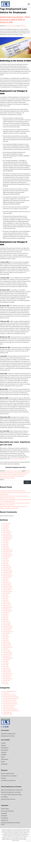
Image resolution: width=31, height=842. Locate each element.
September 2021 (7, 610)
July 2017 (5, 682)
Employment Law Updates (13, 471)
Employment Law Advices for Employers (11, 476)
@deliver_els (23, 25)
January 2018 (6, 671)
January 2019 (6, 650)
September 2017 (7, 678)
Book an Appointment (7, 773)
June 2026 (6, 527)
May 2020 (5, 638)
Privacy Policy (5, 808)
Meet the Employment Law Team (11, 792)
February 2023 (7, 582)
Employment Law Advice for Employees (14, 474)
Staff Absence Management (11, 710)
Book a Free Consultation (18, 458)
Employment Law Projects (10, 696)
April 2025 (6, 546)
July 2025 (5, 541)
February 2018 (7, 670)
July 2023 (5, 579)
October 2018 (7, 656)
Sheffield (3, 754)
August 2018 (6, 659)
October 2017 (6, 677)
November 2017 (7, 675)
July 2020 (5, 635)
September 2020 (8, 631)
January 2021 (6, 624)
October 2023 (7, 574)
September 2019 (7, 647)
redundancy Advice (8, 707)
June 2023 (6, 581)
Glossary (3, 778)
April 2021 (5, 619)
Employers (6, 693)
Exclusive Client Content (10, 701)
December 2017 (7, 673)
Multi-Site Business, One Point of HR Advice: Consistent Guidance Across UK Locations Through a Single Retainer (15, 492)
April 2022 (6, 600)
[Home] (5, 4)
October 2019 (7, 645)
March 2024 (6, 565)
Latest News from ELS (9, 705)
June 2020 (6, 636)
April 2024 (6, 563)
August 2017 (6, 680)
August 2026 (6, 523)
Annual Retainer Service (10, 691)
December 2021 (7, 607)
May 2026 (5, 528)
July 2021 (5, 614)
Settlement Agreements (10, 708)
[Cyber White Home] (5, 724)
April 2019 (5, 649)
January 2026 (7, 534)
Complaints (4, 818)
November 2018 (7, 654)
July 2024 (5, 558)
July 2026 (5, 525)
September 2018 (7, 657)
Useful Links (4, 820)
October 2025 (7, 539)
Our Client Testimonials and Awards (11, 794)
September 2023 (8, 575)
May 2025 (5, 544)
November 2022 (7, 588)
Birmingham (5, 747)
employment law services (7, 478)
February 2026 (7, 532)
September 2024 (8, 555)
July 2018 (5, 661)
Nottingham (4, 759)
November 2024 (7, 551)
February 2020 (7, 643)
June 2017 (6, 683)
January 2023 (6, 584)
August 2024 (6, 556)
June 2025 (6, 542)
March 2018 (6, 668)
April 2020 (6, 640)
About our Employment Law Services (12, 790)
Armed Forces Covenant (8, 799)
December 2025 (7, 535)
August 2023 (6, 577)
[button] (29, 4)
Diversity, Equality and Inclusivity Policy (10, 823)
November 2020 (7, 628)
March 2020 (6, 642)
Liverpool (3, 752)
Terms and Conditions (7, 811)
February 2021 (7, 622)
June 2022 (6, 596)
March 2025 (6, 548)
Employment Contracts (9, 695)
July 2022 (5, 595)
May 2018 (5, 664)
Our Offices (4, 797)
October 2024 (7, 553)
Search (2, 479)
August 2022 (6, 593)
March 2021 (6, 621)
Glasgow (3, 745)
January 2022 (6, 605)
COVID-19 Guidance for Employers (11, 472)
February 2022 (7, 603)
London (3, 743)
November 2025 (7, 537)
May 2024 (5, 562)
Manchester (4, 750)
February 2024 (7, 567)
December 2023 (7, 570)
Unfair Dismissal (7, 714)
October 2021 (6, 609)
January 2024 (7, 568)
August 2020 (6, 633)
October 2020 (7, 629)
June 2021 (6, 616)
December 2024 (7, 549)
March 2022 (6, 602)
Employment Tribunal (9, 700)
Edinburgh (4, 764)
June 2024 (6, 560)
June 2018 (6, 663)
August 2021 (6, 612)
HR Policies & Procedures (10, 703)
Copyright (4, 813)
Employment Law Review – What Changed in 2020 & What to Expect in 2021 (15, 19)
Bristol (3, 761)
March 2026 (6, 530)
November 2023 (7, 572)
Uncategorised (7, 712)
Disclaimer (4, 815)
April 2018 (5, 666)
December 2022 (7, 586)
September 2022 (8, 591)
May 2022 (5, 598)
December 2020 (7, 626)
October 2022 (7, 589)
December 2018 (7, 652)
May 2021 (5, 617)
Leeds (3, 757)
